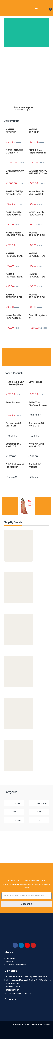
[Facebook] (15, 945)
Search (36, 8)
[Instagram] (27, 945)
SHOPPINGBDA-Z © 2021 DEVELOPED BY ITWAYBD (31, 1025)
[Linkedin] (21, 945)
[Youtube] (33, 945)
